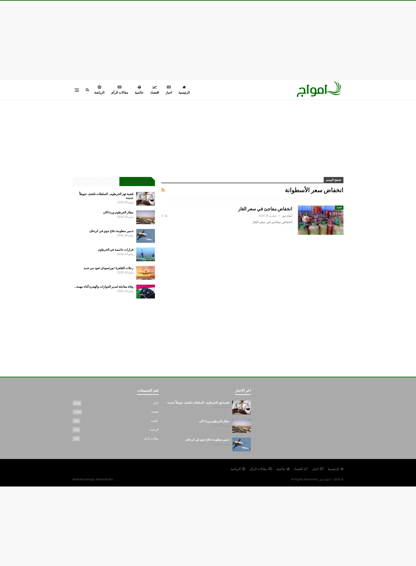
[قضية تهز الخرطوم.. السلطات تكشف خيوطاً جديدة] (145, 199)
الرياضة (99, 92)
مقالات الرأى (119, 92)
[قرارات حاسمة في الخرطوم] (145, 254)
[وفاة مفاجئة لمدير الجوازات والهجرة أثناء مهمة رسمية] (145, 291)
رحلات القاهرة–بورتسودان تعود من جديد (108, 268)
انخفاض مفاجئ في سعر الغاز (265, 209)
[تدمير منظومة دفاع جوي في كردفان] (145, 236)
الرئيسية (184, 92)
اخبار (169, 92)
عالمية (139, 92)
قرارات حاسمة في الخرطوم (115, 249)
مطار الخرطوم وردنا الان (118, 212)
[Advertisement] (208, 39)
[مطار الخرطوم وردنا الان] (145, 217)
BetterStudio (104, 479)
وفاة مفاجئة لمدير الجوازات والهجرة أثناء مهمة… (103, 286)
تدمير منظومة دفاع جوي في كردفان (111, 231)
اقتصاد (154, 92)
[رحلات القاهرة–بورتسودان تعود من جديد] (145, 273)
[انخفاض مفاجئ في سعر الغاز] (320, 220)
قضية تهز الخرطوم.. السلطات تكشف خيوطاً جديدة (106, 196)
